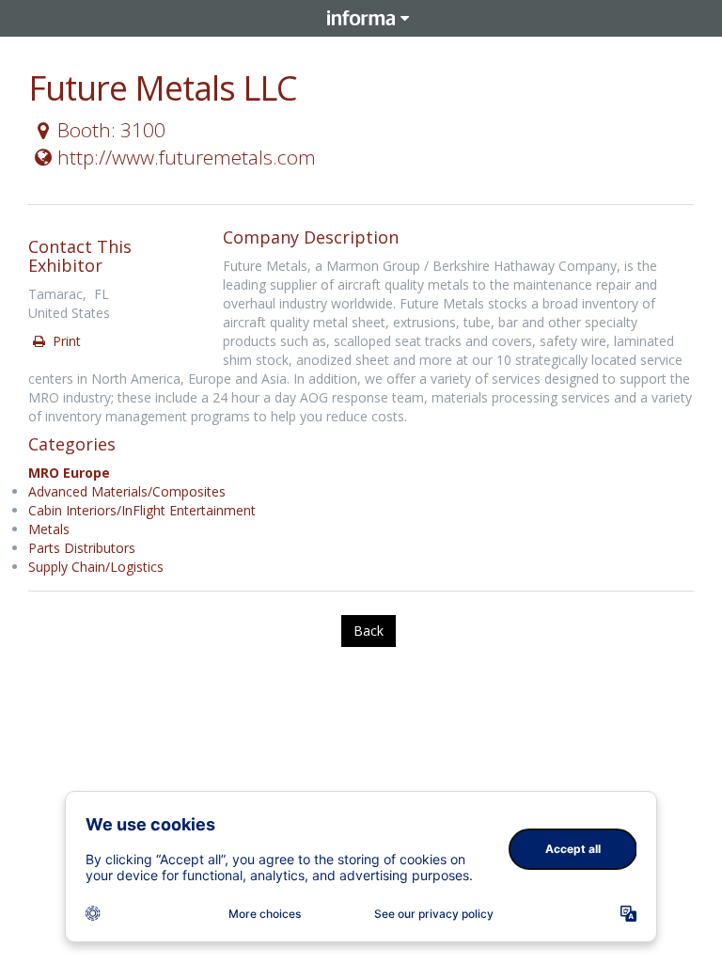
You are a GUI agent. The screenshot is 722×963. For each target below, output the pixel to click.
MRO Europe (69, 473)
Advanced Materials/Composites (127, 491)
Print (65, 341)
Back (368, 630)
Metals (49, 529)
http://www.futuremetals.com (186, 157)
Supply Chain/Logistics (96, 567)
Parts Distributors (81, 548)
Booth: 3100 (111, 130)
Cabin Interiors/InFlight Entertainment (142, 510)
